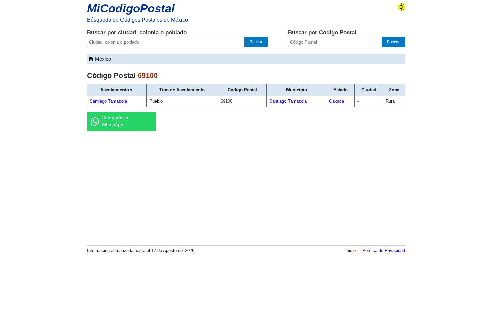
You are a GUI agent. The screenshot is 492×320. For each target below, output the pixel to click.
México (103, 59)
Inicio (350, 250)
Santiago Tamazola (108, 101)
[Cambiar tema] (401, 7)
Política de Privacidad (383, 250)
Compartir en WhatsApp (116, 121)
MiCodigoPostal (131, 8)
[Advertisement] (246, 188)
